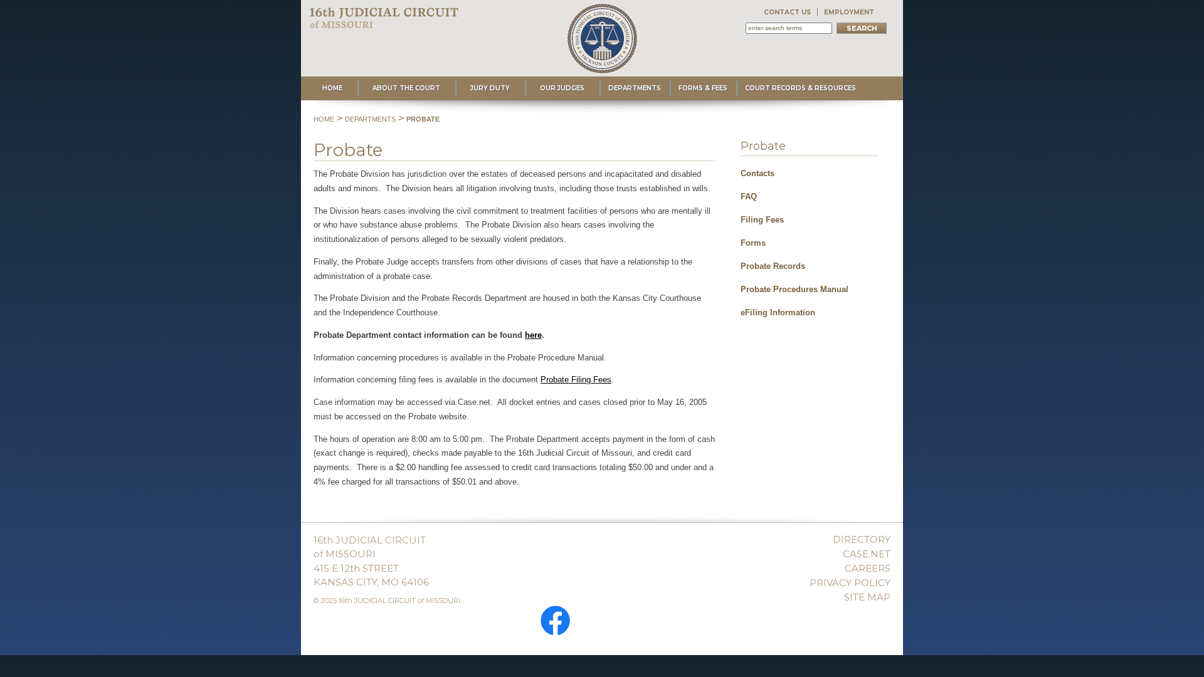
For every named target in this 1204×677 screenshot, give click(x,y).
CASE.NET (866, 554)
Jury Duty (490, 88)
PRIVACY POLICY (850, 583)
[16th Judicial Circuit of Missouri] (385, 22)
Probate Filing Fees (576, 379)
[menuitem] (810, 171)
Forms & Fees (703, 88)
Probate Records (773, 266)
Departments (634, 88)
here (533, 335)
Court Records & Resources (800, 88)
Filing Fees (762, 219)
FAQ (749, 196)
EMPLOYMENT (849, 12)
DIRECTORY (861, 539)
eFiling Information (778, 312)
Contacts (757, 173)
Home (332, 88)
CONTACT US (787, 12)
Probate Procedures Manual (794, 289)
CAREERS (867, 568)
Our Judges (562, 88)
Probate (423, 119)
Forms (753, 243)
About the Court (406, 88)
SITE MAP (867, 597)
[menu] (810, 239)
